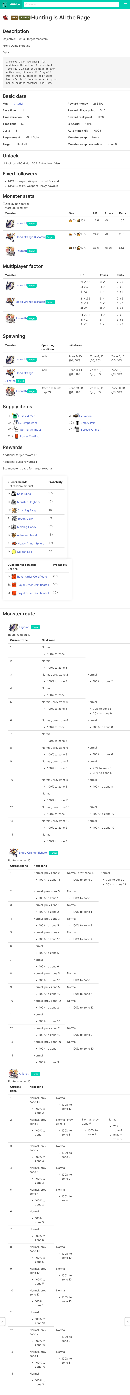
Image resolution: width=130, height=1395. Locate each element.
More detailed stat (16, 207)
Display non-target (17, 203)
